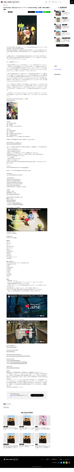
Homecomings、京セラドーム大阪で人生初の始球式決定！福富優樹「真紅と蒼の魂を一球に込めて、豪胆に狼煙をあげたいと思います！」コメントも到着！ (10, 446)
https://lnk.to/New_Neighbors (18, 204)
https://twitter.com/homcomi (15, 360)
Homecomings (13, 395)
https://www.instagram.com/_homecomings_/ (19, 361)
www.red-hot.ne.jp (25, 167)
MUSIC (7, 426)
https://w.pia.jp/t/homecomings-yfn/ (13, 194)
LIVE (4, 426)
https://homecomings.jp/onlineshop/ (13, 367)
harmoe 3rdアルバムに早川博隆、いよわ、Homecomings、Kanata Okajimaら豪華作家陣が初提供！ (42, 428)
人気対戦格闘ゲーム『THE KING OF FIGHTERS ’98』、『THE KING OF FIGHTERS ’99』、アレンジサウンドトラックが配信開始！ (66, 26)
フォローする (38, 395)
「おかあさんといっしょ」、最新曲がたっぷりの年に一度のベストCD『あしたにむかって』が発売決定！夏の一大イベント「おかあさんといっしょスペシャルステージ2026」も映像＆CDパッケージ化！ (66, 33)
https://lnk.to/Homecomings (12, 347)
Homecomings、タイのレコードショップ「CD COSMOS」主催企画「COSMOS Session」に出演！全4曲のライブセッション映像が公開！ (42, 446)
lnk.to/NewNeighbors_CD (16, 203)
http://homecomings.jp (11, 351)
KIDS (63, 31)
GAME (63, 24)
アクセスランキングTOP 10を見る (62, 45)
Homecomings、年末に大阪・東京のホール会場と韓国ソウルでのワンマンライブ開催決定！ (10, 428)
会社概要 (47, 459)
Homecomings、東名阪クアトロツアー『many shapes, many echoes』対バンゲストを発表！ (26, 428)
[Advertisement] (62, 56)
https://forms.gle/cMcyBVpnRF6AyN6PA (14, 143)
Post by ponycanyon (58, 69)
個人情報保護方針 (54, 459)
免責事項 (60, 459)
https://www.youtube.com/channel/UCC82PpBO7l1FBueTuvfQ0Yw (18, 356)
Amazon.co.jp (9, 280)
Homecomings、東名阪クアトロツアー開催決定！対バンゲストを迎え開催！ (26, 446)
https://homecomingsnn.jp (11, 200)
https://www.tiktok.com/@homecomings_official (18, 363)
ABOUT (42, 459)
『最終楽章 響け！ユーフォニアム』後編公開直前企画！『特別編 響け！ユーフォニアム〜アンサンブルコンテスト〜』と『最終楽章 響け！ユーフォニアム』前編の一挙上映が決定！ (66, 20)
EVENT (5, 444)
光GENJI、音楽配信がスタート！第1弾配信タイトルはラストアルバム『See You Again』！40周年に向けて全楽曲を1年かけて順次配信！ (66, 13)
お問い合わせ (67, 459)
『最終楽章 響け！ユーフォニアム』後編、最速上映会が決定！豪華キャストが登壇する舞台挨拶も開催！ (66, 40)
